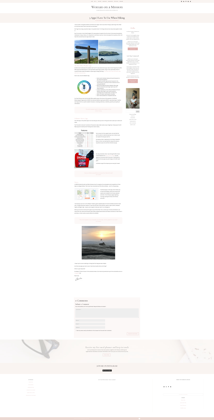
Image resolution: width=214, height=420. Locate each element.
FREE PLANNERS (133, 123)
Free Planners (183, 405)
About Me (99, 1)
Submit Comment (132, 333)
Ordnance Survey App (81, 118)
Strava (76, 182)
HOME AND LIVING (132, 119)
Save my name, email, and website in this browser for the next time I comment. (94, 330)
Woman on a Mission (107, 7)
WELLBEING (133, 117)
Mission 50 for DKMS (110, 155)
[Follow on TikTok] (190, 1)
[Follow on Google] (188, 1)
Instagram (76, 273)
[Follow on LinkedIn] (184, 1)
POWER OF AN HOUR (31, 390)
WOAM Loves (104, 1)
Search (137, 111)
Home (92, 1)
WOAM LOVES (132, 124)
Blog (95, 1)
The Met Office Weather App (82, 66)
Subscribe (121, 1)
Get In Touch (116, 1)
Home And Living (106, 20)
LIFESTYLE (133, 116)
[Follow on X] (166, 387)
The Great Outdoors (114, 20)
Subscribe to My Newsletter (133, 81)
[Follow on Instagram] (181, 1)
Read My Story (132, 48)
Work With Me (110, 1)
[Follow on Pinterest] (186, 1)
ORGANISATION (133, 121)
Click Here (106, 355)
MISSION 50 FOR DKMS (31, 395)
